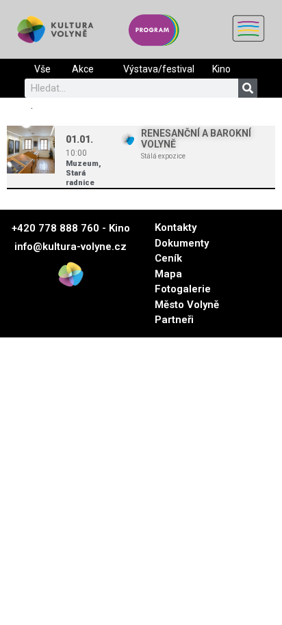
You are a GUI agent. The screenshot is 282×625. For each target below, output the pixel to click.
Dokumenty (182, 243)
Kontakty (175, 227)
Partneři (174, 320)
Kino (221, 69)
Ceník (168, 258)
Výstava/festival (158, 69)
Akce (83, 69)
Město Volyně (187, 304)
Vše (42, 69)
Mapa (168, 274)
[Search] (247, 88)
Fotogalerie (183, 289)
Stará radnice (80, 178)
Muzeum (82, 163)
